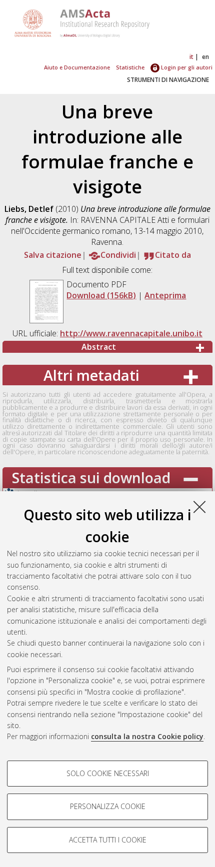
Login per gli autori (186, 67)
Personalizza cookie (108, 806)
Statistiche (130, 67)
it (192, 56)
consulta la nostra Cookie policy (147, 736)
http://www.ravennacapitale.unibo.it (131, 333)
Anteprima (165, 295)
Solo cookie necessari (107, 773)
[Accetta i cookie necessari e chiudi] (200, 507)
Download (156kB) (101, 295)
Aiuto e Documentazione (77, 67)
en (205, 56)
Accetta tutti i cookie (107, 840)
